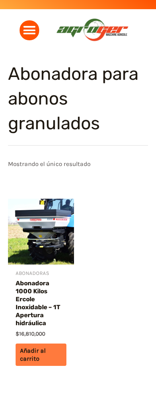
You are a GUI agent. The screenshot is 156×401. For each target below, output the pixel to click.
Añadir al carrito (33, 354)
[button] (30, 30)
